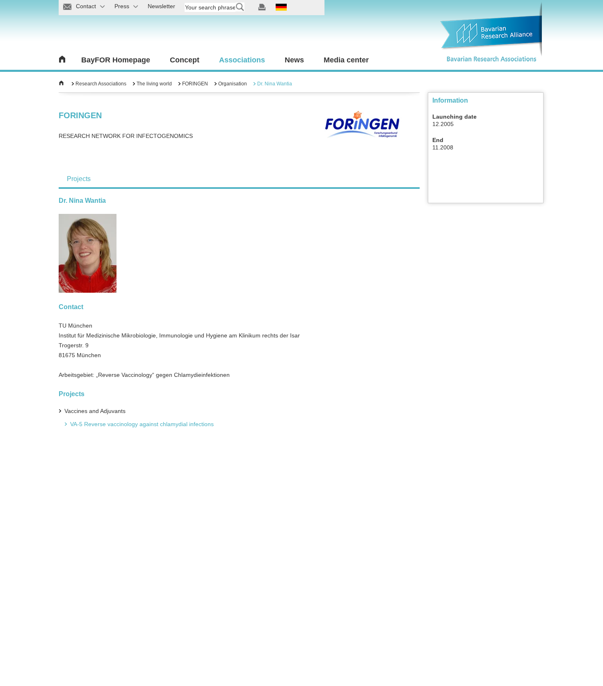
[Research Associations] (61, 83)
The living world (154, 84)
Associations (242, 60)
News (294, 60)
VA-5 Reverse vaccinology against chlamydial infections (142, 424)
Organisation (232, 84)
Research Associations (100, 84)
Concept (184, 60)
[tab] (79, 178)
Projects (79, 178)
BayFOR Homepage (115, 60)
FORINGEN (195, 84)
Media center (346, 60)
